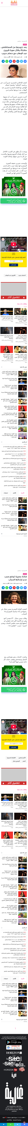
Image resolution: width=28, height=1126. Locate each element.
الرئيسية (24, 41)
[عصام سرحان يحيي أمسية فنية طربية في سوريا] (6, 311)
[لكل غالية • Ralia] (14, 3)
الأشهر (14, 493)
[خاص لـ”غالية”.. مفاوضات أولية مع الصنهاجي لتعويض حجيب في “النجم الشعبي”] (20, 349)
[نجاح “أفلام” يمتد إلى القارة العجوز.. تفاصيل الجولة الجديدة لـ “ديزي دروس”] (22, 436)
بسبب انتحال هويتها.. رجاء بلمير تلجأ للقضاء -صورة (9, 427)
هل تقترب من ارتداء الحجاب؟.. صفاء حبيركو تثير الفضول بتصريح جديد (9, 414)
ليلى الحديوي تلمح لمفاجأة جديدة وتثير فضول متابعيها (6, 337)
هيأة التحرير (9, 1120)
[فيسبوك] (25, 61)
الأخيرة (22, 493)
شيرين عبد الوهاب (10, 275)
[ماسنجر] (10, 61)
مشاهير (19, 41)
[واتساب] (6, 61)
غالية (4, 1117)
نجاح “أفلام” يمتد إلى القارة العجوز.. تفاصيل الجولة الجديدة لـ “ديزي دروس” (9, 435)
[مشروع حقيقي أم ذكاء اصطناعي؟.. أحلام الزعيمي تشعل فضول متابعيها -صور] (22, 422)
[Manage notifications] (24, 1122)
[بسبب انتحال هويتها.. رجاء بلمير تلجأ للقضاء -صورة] (22, 429)
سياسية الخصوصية (17, 1120)
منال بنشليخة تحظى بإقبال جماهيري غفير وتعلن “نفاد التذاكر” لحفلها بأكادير (8, 357)
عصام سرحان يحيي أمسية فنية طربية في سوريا (7, 317)
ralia (25, 57)
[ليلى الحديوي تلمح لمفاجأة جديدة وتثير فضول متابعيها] (6, 330)
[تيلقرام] (3, 61)
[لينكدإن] (17, 61)
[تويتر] (21, 61)
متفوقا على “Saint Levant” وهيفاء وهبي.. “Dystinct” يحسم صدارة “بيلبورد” (21, 338)
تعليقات (6, 493)
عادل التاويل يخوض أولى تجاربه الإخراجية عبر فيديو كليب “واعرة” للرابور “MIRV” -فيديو (20, 319)
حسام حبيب (21, 275)
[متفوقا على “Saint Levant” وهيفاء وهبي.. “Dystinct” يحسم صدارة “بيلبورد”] (20, 330)
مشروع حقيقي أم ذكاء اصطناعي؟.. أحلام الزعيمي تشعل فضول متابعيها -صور (9, 421)
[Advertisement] (14, 24)
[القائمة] (2, 3)
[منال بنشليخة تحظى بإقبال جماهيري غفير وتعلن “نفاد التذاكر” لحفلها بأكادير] (6, 349)
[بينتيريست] (14, 61)
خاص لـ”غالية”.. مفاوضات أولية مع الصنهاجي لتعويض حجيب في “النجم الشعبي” (21, 357)
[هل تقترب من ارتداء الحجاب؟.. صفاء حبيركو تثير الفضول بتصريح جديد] (22, 415)
